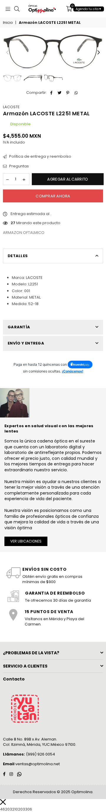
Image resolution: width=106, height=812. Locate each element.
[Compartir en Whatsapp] (76, 92)
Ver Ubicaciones (26, 541)
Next (98, 52)
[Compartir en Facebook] (51, 92)
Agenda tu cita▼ (89, 9)
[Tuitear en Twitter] (59, 92)
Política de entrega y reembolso (39, 156)
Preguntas (18, 166)
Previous (7, 52)
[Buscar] (17, 8)
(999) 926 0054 (29, 754)
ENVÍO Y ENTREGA (26, 343)
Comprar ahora (53, 196)
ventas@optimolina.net (37, 764)
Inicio (8, 22)
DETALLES (18, 256)
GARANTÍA (19, 327)
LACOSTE (11, 107)
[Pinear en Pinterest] (68, 92)
